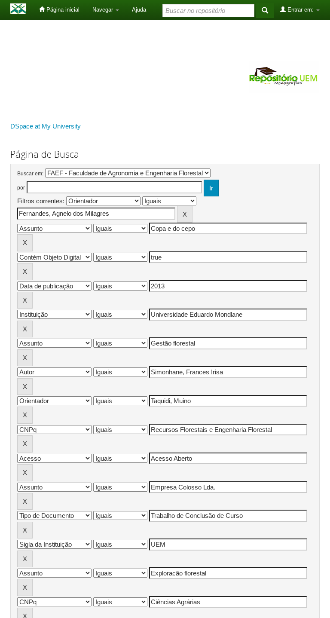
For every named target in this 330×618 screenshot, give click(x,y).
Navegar (103, 9)
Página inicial (62, 9)
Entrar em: (300, 9)
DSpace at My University (45, 126)
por (21, 188)
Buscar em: (30, 174)
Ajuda (139, 9)
